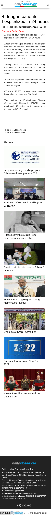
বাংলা (22, 1)
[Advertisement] (25, 426)
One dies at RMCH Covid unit (20, 332)
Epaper (28, 1)
